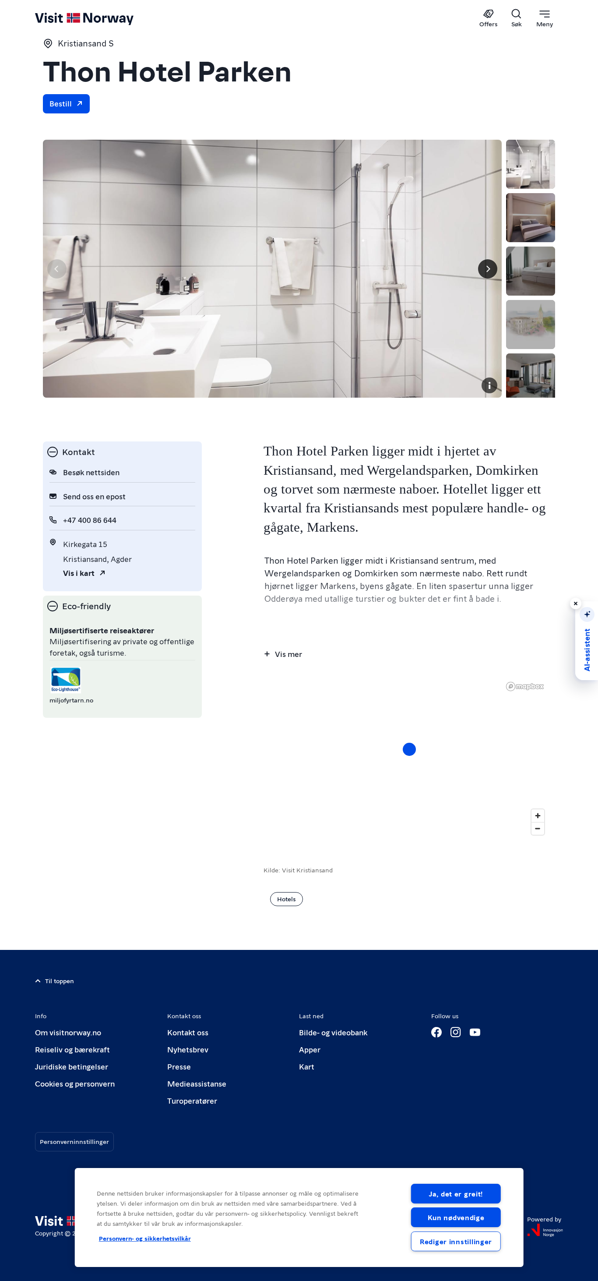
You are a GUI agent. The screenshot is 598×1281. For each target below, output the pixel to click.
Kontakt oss (187, 1032)
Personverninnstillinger (74, 1141)
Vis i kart (79, 573)
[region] (299, 1217)
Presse (179, 1066)
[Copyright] (489, 385)
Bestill (60, 103)
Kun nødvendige (456, 1217)
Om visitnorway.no (68, 1032)
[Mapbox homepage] (525, 686)
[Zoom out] (537, 828)
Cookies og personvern (75, 1083)
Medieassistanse (196, 1083)
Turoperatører (192, 1100)
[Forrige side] (57, 269)
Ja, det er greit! (456, 1193)
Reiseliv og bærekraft (72, 1049)
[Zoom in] (537, 815)
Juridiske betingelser (71, 1066)
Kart (306, 1066)
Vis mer (288, 654)
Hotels (286, 899)
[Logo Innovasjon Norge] (545, 1230)
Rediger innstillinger (456, 1241)
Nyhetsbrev (187, 1049)
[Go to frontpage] (98, 18)
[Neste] (487, 269)
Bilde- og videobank (333, 1032)
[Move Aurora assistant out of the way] (575, 603)
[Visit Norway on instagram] (455, 1032)
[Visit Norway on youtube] (475, 1032)
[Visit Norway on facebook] (436, 1032)
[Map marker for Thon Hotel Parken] (409, 749)
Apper (309, 1049)
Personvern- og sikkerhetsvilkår (145, 1238)
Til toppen (59, 981)
